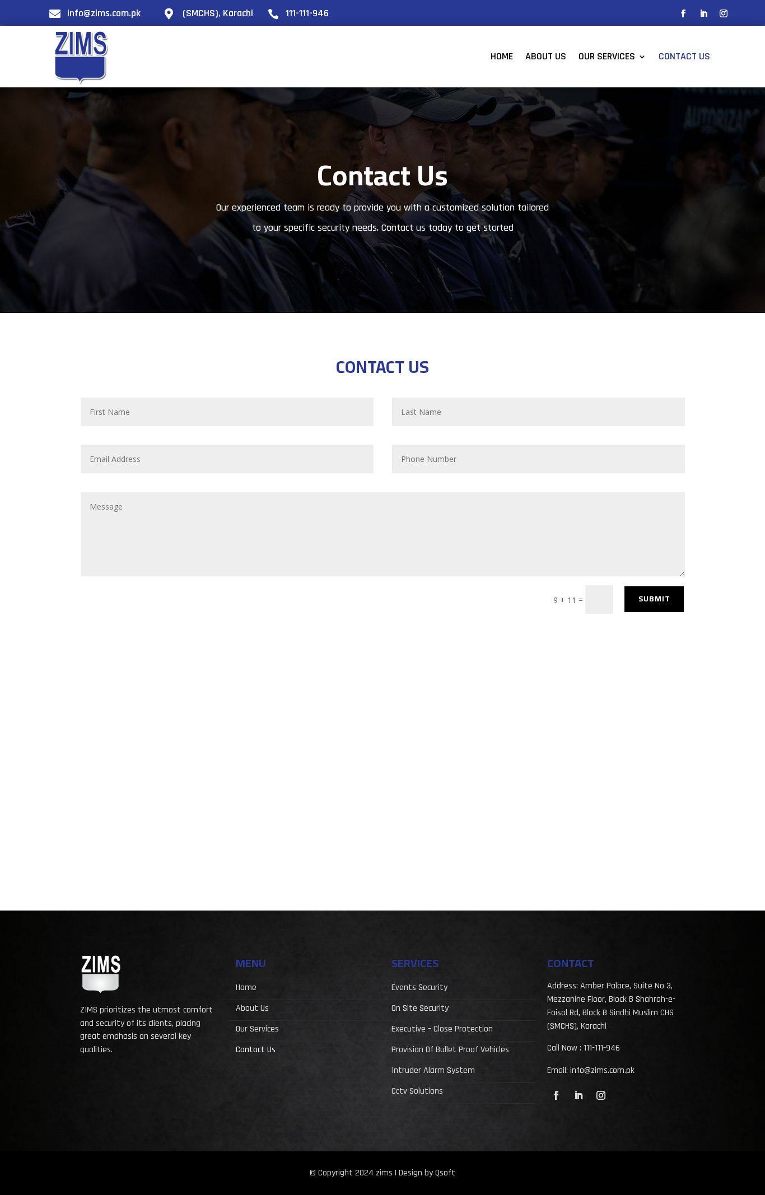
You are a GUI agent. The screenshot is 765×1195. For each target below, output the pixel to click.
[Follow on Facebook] (683, 13)
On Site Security (420, 1009)
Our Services (607, 58)
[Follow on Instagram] (723, 13)
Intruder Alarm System (433, 1071)
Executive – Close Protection (442, 1030)
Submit (654, 598)
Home (502, 58)
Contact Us (684, 58)
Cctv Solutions (417, 1092)
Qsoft (445, 1173)
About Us (545, 58)
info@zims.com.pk (104, 13)
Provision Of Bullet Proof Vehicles (450, 1051)
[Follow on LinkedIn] (703, 13)
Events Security (419, 988)
